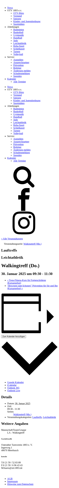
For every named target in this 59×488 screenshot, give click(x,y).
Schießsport (19, 48)
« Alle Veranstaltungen (12, 238)
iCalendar (11, 385)
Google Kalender (15, 382)
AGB (10, 478)
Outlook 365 (13, 388)
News (10, 7)
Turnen (16, 51)
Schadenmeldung (21, 73)
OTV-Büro (18, 13)
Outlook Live (13, 390)
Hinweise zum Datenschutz (20, 484)
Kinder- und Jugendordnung (26, 21)
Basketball (18, 32)
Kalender (11, 79)
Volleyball (18, 54)
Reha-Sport (18, 46)
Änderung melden (22, 70)
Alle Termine (19, 81)
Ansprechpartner (21, 62)
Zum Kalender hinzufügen (13, 336)
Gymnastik (18, 35)
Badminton (18, 29)
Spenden (17, 76)
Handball (17, 38)
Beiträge (17, 68)
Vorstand (17, 16)
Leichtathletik (19, 43)
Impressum (12, 481)
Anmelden (18, 59)
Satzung (17, 18)
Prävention (18, 65)
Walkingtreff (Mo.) (22, 414)
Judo (15, 40)
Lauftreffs (37, 417)
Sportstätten (19, 24)
